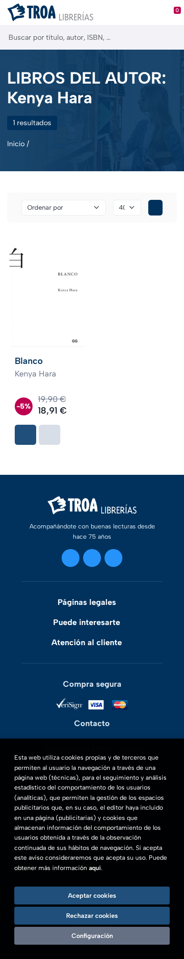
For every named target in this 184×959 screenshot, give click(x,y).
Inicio (16, 143)
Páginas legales (87, 602)
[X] (92, 558)
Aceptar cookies (92, 895)
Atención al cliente (86, 642)
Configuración (92, 936)
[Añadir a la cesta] (25, 435)
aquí (95, 868)
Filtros (155, 207)
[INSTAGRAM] (70, 558)
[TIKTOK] (113, 558)
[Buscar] (169, 37)
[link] (49, 435)
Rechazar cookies (92, 916)
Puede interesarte (86, 622)
